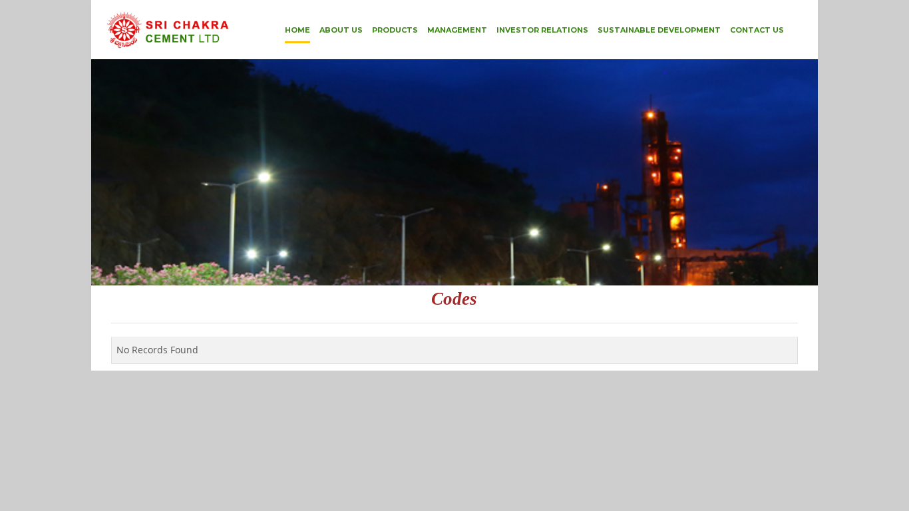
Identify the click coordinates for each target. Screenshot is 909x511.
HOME (297, 30)
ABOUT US (341, 30)
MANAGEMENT (457, 30)
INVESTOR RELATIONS (542, 30)
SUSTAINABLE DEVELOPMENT (659, 30)
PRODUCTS (395, 30)
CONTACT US (757, 30)
